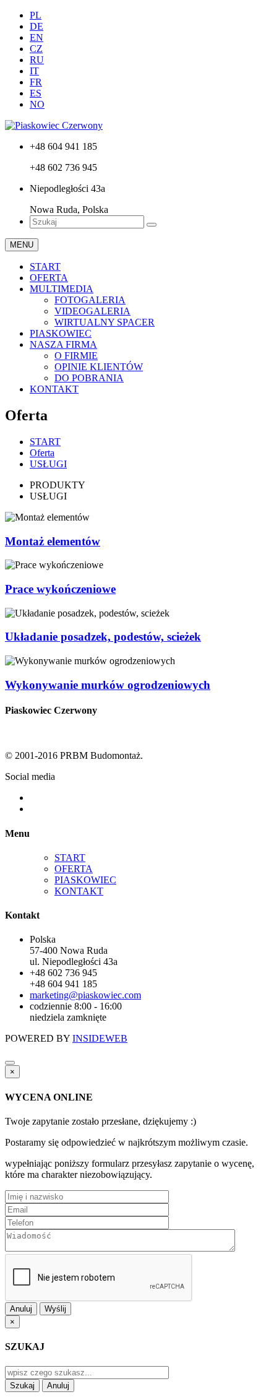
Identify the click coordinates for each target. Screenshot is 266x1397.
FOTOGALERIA (90, 300)
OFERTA (49, 277)
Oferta (42, 453)
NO (37, 104)
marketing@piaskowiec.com (85, 995)
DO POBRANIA (89, 378)
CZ (36, 48)
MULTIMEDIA (61, 288)
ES (35, 93)
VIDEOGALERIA (92, 311)
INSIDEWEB (99, 1038)
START (45, 266)
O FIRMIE (76, 355)
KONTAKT (54, 389)
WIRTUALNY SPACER (104, 322)
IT (34, 71)
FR (36, 82)
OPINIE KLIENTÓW (98, 366)
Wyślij (55, 1308)
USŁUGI (48, 464)
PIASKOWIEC (61, 333)
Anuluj (21, 1308)
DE (36, 26)
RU (37, 59)
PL (35, 15)
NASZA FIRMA (63, 344)
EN (36, 37)
